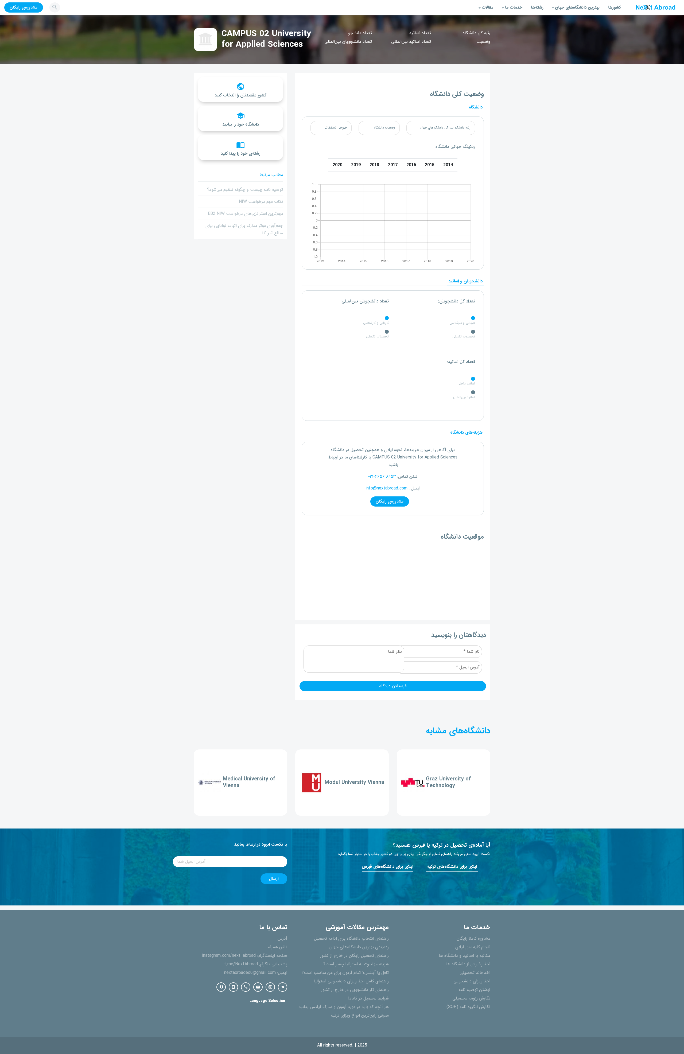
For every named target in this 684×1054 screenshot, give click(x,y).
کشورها (614, 7)
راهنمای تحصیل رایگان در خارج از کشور (354, 955)
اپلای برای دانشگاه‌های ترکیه (452, 866)
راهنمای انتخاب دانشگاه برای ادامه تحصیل (351, 938)
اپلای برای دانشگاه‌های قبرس (387, 866)
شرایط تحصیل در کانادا (368, 998)
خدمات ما (513, 7)
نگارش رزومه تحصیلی (471, 998)
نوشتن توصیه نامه (474, 990)
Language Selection (267, 1001)
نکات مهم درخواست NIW (261, 201)
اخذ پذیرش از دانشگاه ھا (468, 964)
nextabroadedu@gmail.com (250, 972)
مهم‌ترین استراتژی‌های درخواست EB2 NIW (245, 213)
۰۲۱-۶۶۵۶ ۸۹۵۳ (382, 476)
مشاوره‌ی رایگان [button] (389, 501)
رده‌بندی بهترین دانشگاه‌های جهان (359, 947)
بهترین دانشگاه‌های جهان (577, 7)
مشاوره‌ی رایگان (23, 7)
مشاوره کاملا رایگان (473, 938)
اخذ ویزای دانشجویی (471, 981)
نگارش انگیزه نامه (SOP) (468, 1007)
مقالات (487, 7)
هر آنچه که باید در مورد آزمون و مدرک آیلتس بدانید (343, 1007)
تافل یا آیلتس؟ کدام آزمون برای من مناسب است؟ (345, 972)
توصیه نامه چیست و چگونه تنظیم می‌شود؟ (245, 189)
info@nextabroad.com (386, 488)
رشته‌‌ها (537, 7)
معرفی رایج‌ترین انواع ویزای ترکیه (360, 1015)
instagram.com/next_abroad (229, 955)
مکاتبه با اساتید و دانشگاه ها (464, 955)
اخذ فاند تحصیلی (475, 972)
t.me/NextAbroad (241, 964)
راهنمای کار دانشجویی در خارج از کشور (355, 990)
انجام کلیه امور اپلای (472, 947)
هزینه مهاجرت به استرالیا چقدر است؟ (356, 964)
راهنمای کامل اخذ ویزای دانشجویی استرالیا (351, 981)
